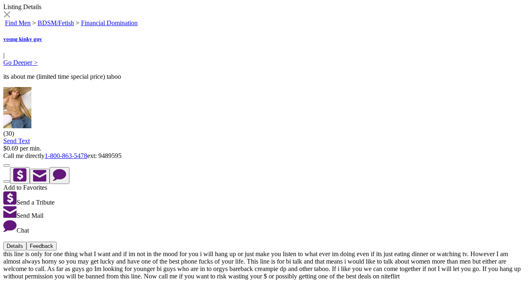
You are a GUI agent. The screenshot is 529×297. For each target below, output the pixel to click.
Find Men (18, 22)
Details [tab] (15, 246)
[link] (6, 15)
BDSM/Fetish (56, 22)
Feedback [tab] (41, 246)
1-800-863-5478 (66, 155)
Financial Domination (109, 22)
